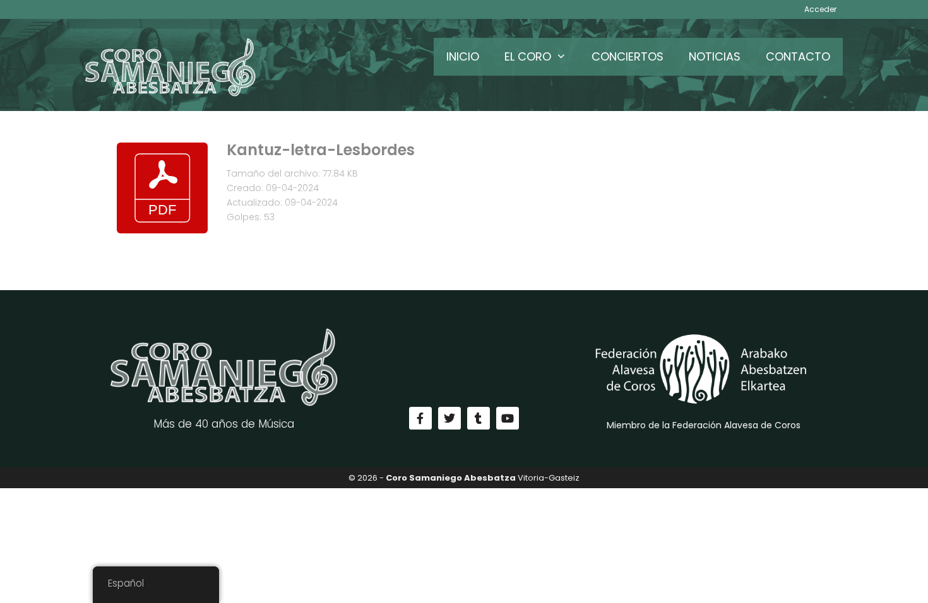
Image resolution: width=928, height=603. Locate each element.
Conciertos (627, 56)
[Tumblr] (478, 418)
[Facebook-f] (420, 418)
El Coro (527, 56)
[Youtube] (507, 418)
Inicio (462, 56)
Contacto (798, 56)
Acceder (820, 9)
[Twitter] (449, 418)
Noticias (715, 56)
